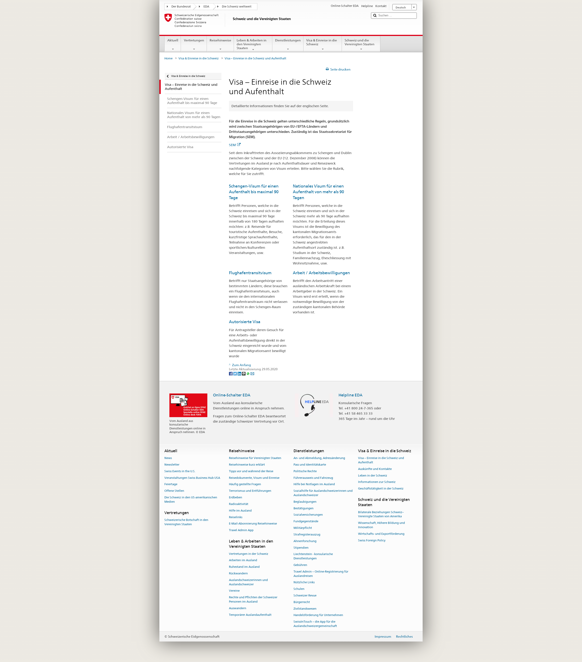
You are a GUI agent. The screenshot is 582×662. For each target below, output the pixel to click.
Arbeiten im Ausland (243, 560)
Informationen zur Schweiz (377, 482)
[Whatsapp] (248, 373)
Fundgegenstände (306, 521)
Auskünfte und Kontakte (375, 469)
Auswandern (237, 608)
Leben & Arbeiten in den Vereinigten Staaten (251, 44)
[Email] (252, 373)
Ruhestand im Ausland (244, 566)
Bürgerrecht (302, 602)
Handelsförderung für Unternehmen (318, 615)
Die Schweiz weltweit (236, 6)
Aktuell (172, 40)
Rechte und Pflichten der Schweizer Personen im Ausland (253, 600)
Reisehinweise (220, 40)
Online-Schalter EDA (231, 395)
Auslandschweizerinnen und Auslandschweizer (248, 582)
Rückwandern (238, 573)
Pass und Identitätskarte (310, 464)
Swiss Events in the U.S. (179, 471)
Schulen (299, 589)
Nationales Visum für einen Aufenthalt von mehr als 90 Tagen (318, 192)
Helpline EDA (350, 395)
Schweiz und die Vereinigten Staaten (359, 42)
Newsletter (171, 464)
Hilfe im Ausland (240, 510)
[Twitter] (235, 373)
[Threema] (244, 373)
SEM (232, 145)
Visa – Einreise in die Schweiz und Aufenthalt (381, 460)
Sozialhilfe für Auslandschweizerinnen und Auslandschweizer (323, 493)
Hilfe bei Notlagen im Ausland (314, 484)
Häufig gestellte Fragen (245, 484)
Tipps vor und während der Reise (251, 471)
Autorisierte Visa (244, 321)
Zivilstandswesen (305, 608)
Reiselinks (235, 517)
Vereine (234, 591)
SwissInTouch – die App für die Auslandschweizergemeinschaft (315, 624)
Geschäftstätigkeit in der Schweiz (381, 488)
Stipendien (301, 547)
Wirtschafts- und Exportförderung (381, 533)
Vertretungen (194, 40)
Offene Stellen (174, 491)
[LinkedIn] (240, 373)
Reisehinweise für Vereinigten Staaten (255, 458)
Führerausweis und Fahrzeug (313, 477)
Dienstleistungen (288, 40)
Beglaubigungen (305, 501)
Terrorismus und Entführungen (250, 491)
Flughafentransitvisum (250, 272)
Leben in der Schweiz (372, 475)
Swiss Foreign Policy (371, 540)
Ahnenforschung (305, 541)
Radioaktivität (238, 504)
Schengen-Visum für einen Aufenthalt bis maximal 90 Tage (253, 192)
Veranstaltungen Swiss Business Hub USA (192, 477)
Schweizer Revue (305, 595)
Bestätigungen (304, 508)
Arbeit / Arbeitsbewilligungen (321, 272)
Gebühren (300, 565)
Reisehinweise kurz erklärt (247, 464)
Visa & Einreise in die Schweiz (321, 42)
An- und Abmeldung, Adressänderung (319, 458)
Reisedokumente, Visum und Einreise (254, 477)
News (168, 458)
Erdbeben (235, 497)
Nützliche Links (304, 582)
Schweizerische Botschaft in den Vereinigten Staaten (186, 522)
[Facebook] (231, 373)
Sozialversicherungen (308, 515)
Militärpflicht (303, 528)
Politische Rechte (305, 471)
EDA (206, 6)
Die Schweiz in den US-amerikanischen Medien (190, 499)
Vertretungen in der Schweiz (248, 553)
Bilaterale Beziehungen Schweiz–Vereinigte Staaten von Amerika (381, 514)
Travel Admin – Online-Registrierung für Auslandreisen (321, 574)
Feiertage (170, 484)
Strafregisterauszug (307, 534)
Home (168, 58)
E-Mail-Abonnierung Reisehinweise (253, 523)
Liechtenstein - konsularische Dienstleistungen (313, 556)
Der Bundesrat (181, 6)
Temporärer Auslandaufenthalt (250, 614)
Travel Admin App (241, 530)
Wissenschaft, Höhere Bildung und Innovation (381, 525)
